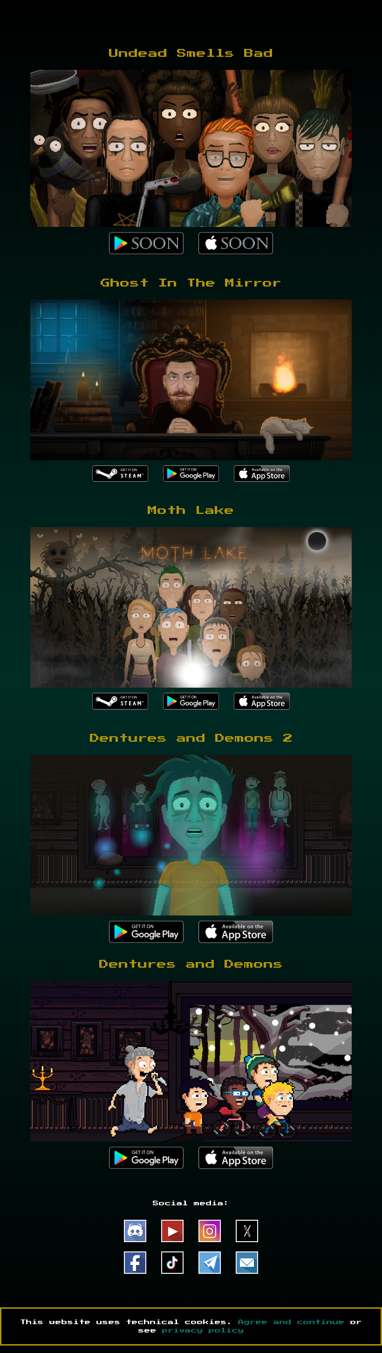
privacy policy (203, 1330)
